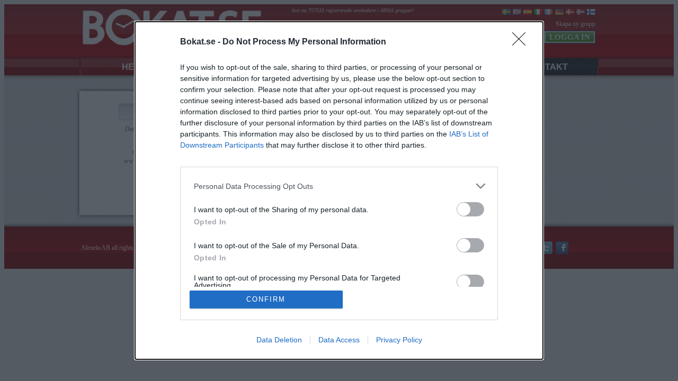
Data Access (339, 339)
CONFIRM (266, 299)
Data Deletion (279, 339)
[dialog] (339, 190)
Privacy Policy (399, 339)
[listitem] (339, 186)
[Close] (522, 42)
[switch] (470, 209)
